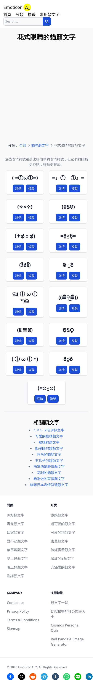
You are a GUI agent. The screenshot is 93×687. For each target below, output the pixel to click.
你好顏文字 (15, 515)
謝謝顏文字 (15, 575)
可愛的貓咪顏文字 (49, 436)
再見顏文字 (15, 523)
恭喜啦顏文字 (17, 549)
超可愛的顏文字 (63, 523)
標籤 (31, 14)
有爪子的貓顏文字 (49, 460)
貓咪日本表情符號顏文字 (49, 484)
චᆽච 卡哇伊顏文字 (49, 430)
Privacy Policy (18, 611)
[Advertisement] (46, 96)
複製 (31, 188)
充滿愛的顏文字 (63, 567)
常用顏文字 (49, 14)
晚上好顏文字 (17, 567)
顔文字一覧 (59, 602)
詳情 (18, 188)
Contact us (15, 602)
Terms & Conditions (23, 620)
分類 (19, 14)
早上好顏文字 (17, 558)
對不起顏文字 (17, 541)
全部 (22, 145)
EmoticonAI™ (27, 667)
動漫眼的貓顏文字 (49, 448)
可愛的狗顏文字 (63, 532)
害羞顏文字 (59, 541)
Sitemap (13, 628)
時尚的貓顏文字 (49, 454)
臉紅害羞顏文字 (63, 549)
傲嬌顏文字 (59, 515)
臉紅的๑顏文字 (62, 558)
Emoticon (16, 7)
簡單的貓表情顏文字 (49, 466)
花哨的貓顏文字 (49, 472)
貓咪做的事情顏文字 (49, 478)
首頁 (7, 14)
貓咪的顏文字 (49, 442)
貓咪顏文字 (40, 145)
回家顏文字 (15, 532)
